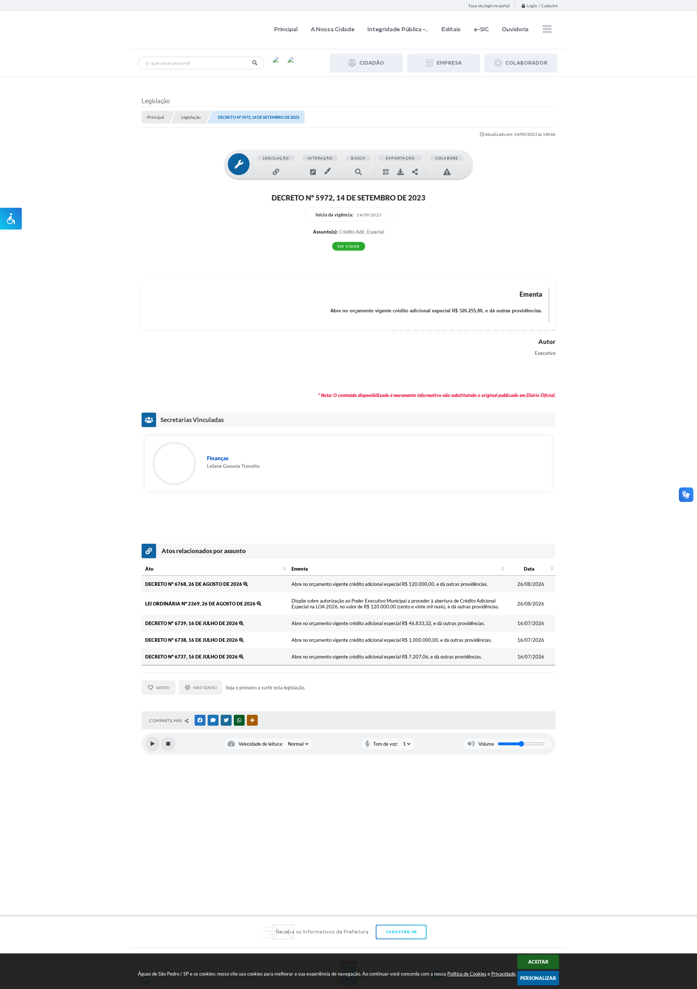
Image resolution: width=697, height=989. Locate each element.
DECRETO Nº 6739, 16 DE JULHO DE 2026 (192, 623)
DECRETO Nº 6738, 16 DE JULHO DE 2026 (192, 640)
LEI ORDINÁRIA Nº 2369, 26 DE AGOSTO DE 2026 (201, 604)
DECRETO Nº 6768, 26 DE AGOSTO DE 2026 (194, 584)
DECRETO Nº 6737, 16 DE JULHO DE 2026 (192, 657)
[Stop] (168, 744)
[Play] (152, 744)
